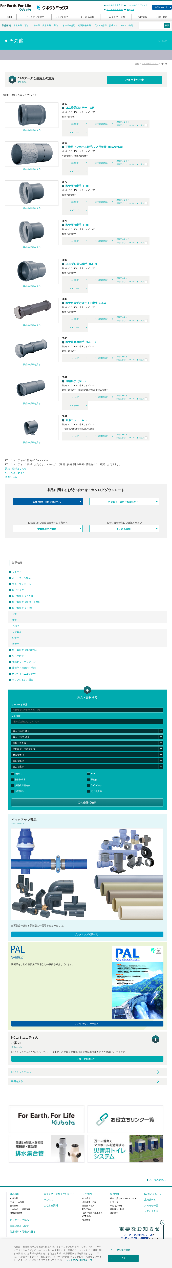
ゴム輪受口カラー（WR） (81, 107)
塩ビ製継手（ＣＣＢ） (24, 596)
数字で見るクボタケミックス (123, 1198)
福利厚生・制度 (117, 1209)
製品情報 (6, 25)
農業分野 (46, 25)
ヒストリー (115, 1202)
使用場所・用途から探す (23, 1231)
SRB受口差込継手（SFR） (81, 264)
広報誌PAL (150, 1199)
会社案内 (162, 17)
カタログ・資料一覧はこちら (123, 501)
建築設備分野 (84, 25)
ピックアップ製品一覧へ (87, 934)
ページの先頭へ (157, 1180)
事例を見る (11, 476)
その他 (15, 626)
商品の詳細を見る (32, 130)
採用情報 (142, 17)
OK (123, 1258)
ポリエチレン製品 (21, 578)
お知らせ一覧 (151, 1205)
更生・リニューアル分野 (121, 25)
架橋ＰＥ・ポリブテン (24, 661)
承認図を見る (121, 122)
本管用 (15, 643)
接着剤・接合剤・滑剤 (24, 667)
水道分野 (17, 25)
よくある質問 (87, 17)
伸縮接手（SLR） (76, 381)
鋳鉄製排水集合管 (114, 5)
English (130, 9)
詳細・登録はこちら (15, 468)
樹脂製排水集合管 (114, 9)
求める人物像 (116, 1205)
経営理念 (86, 1198)
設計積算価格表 (101, 124)
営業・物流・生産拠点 (92, 1213)
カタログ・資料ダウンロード (59, 1194)
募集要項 (114, 1213)
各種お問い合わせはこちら (47, 501)
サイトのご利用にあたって (79, 1259)
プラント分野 (100, 25)
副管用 (15, 638)
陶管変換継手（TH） (78, 185)
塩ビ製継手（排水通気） (25, 650)
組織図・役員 (88, 1205)
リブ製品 (17, 632)
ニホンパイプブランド (137, 5)
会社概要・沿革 (89, 1202)
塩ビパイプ (18, 590)
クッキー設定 (123, 1250)
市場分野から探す (19, 1225)
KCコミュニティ (153, 1194)
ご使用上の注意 (134, 79)
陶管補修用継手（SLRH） (81, 341)
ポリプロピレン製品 (22, 679)
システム (17, 572)
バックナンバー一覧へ (87, 1023)
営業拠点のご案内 (46, 529)
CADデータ (75, 132)
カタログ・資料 (117, 17)
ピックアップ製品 (34, 17)
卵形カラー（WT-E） (78, 420)
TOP (137, 64)
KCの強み (86, 1209)
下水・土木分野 (32, 25)
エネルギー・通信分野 (20, 1209)
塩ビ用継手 (18, 655)
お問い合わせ (161, 7)
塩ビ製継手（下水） (150, 64)
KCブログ (63, 17)
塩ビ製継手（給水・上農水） (27, 602)
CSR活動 (86, 1216)
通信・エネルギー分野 (64, 25)
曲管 (14, 620)
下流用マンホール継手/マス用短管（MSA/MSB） (95, 146)
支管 (14, 614)
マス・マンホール (21, 584)
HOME (9, 17)
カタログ (75, 124)
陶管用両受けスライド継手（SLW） (87, 302)
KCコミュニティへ (15, 472)
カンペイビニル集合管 (24, 673)
